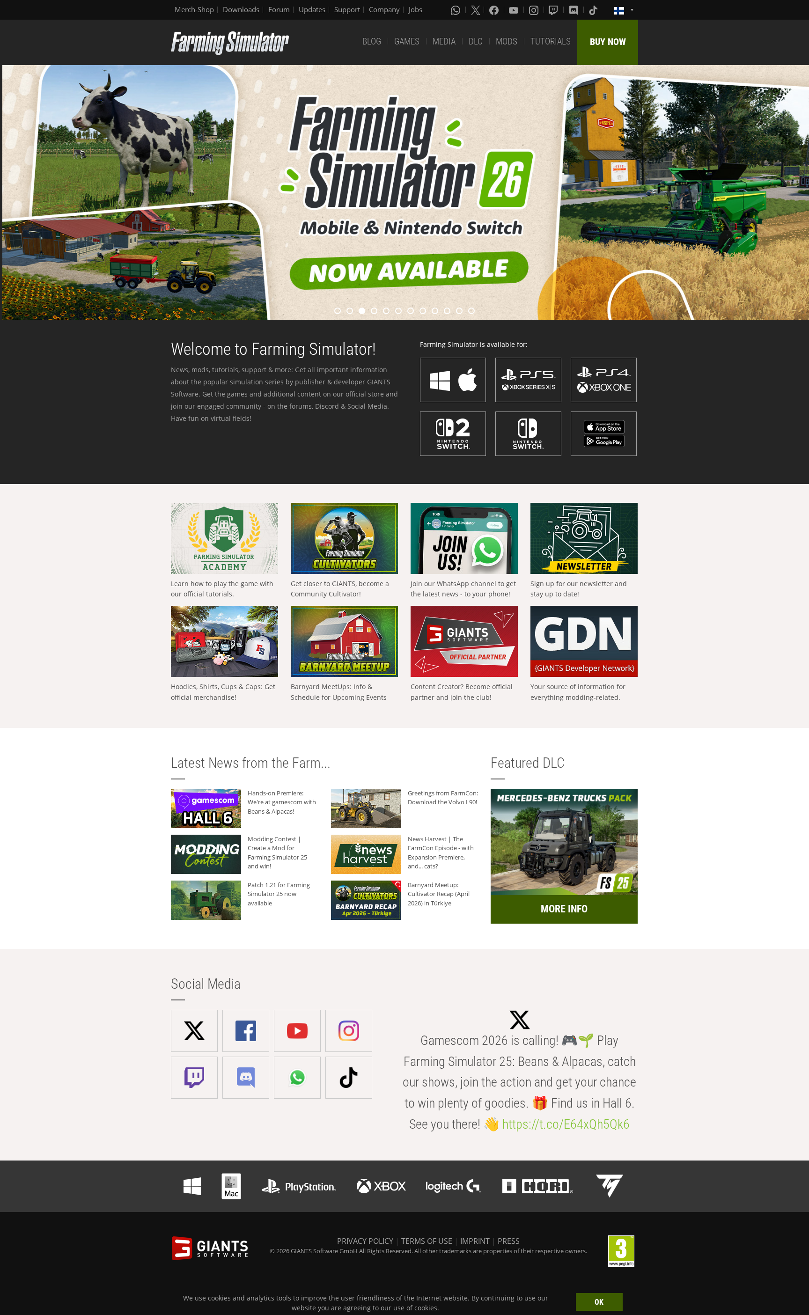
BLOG (371, 41)
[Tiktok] (594, 10)
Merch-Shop (194, 9)
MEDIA (444, 41)
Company (384, 9)
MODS (506, 41)
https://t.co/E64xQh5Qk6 (566, 1124)
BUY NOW (608, 41)
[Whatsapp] (456, 10)
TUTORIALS (550, 41)
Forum (279, 9)
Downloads (241, 9)
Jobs (415, 9)
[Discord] (574, 10)
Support (347, 9)
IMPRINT (475, 1241)
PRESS (509, 1241)
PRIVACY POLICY (365, 1241)
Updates (312, 9)
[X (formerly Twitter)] (475, 10)
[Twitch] (554, 10)
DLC (476, 41)
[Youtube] (514, 10)
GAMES (406, 41)
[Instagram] (534, 10)
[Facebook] (494, 10)
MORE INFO (564, 909)
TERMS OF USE (426, 1241)
